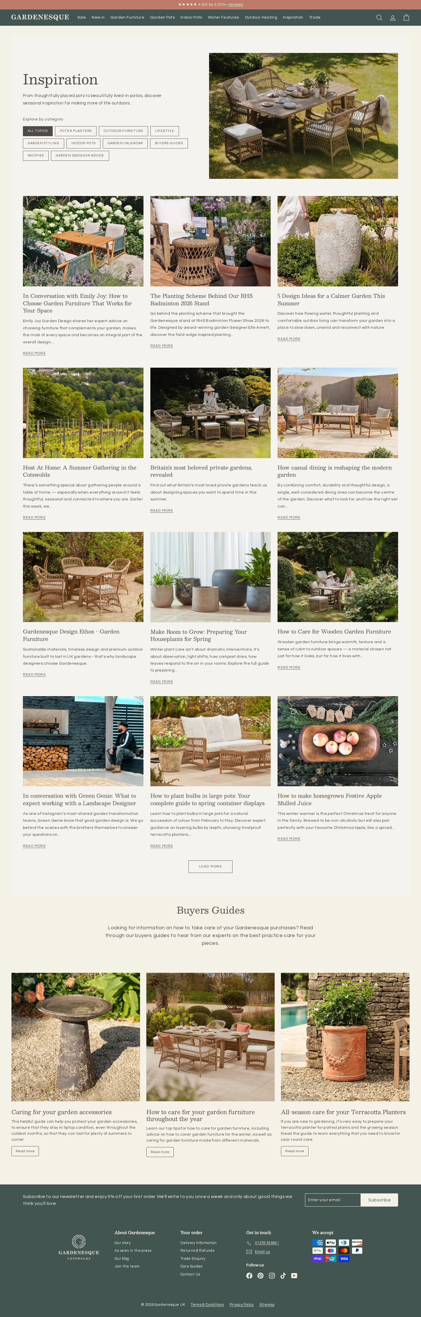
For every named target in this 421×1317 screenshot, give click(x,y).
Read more (34, 353)
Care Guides (191, 1266)
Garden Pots (162, 17)
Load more (210, 866)
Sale (81, 17)
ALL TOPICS (38, 130)
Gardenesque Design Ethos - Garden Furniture (71, 635)
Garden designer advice (80, 155)
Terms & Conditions (207, 1305)
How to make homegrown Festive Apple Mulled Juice (330, 799)
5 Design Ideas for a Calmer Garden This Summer (331, 299)
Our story (123, 1243)
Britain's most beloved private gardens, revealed (201, 471)
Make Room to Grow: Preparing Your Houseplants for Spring (198, 635)
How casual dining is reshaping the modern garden (335, 471)
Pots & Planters (76, 130)
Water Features (223, 17)
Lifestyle (164, 130)
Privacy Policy (242, 1305)
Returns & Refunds (197, 1251)
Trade (315, 17)
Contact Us (190, 1274)
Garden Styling (43, 143)
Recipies (36, 155)
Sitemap (266, 1305)
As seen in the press (133, 1251)
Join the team (127, 1266)
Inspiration (293, 17)
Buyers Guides (169, 143)
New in (98, 17)
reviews (235, 5)
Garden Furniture (128, 17)
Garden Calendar (125, 143)
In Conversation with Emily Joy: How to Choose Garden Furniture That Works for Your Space (77, 303)
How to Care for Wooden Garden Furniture (334, 631)
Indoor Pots (191, 17)
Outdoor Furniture (123, 130)
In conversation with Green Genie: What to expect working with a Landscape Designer (79, 799)
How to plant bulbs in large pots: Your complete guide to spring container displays (207, 799)
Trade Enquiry (192, 1259)
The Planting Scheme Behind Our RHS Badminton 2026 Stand (201, 299)
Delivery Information (198, 1243)
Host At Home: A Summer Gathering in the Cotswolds (79, 471)
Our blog (122, 1259)
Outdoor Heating (261, 17)
